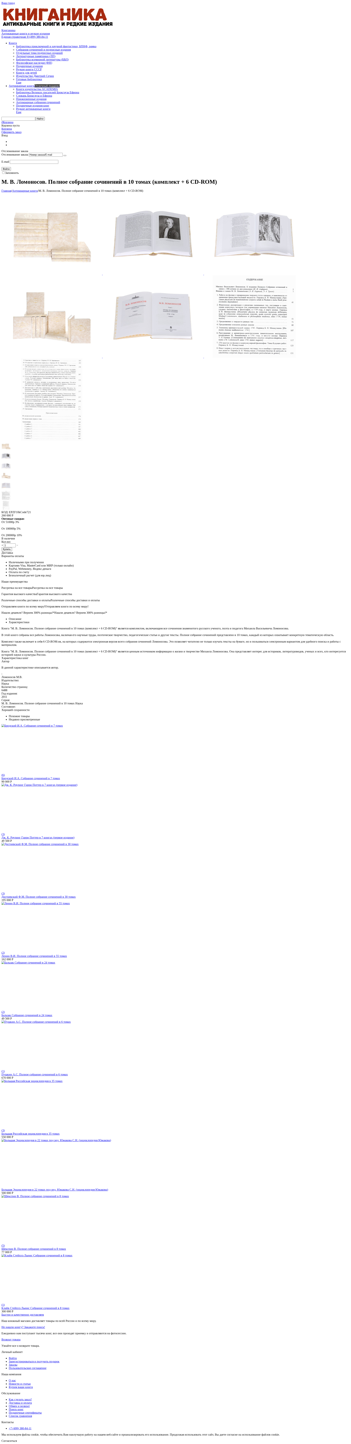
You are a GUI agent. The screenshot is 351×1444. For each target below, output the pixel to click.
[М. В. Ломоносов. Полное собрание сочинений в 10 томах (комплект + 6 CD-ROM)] (52, 273)
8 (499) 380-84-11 (24, 36)
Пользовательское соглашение (27, 1368)
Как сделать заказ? (20, 1399)
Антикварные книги (25, 190)
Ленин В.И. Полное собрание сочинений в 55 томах (34, 956)
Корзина (6, 128)
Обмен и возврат (19, 1406)
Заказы (13, 1364)
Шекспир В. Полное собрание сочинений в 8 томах (33, 1248)
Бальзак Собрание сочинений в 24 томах (26, 1015)
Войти (13, 1358)
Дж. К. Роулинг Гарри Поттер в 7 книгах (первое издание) (37, 837)
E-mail (5, 161)
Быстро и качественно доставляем (22, 1314)
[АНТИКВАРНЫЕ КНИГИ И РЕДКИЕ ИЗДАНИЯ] (58, 27)
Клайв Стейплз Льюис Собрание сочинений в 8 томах (35, 1308)
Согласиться (9, 1440)
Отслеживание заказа (14, 154)
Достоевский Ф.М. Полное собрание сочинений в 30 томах (38, 896)
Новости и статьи (20, 1383)
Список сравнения (20, 1415)
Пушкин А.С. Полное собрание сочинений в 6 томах (34, 1074)
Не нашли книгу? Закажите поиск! (23, 1327)
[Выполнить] (64, 155)
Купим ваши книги (21, 1387)
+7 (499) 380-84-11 (20, 1428)
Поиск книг (16, 1409)
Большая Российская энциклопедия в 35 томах (30, 1133)
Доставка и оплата (20, 1402)
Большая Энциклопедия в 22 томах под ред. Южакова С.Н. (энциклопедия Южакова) (54, 1189)
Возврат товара (10, 1339)
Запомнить (12, 172)
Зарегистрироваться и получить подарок (34, 1361)
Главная (6, 190)
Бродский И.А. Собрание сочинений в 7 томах (30, 778)
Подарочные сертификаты (25, 1412)
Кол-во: (6, 541)
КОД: (4, 512)
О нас (12, 1380)
